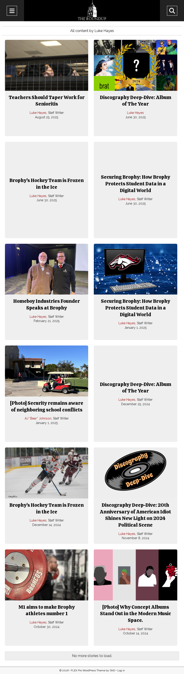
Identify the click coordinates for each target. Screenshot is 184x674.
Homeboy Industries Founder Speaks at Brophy (46, 304)
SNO (112, 670)
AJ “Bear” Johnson (38, 418)
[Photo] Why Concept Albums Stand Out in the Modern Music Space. (135, 613)
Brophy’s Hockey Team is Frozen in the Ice (46, 183)
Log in (121, 670)
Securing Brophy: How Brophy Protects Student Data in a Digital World (135, 183)
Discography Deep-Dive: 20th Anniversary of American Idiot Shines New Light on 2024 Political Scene (135, 515)
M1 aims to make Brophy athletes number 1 (46, 610)
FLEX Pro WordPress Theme (88, 670)
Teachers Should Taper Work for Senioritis (47, 100)
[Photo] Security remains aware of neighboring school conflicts (46, 406)
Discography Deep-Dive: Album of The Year (135, 100)
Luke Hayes (38, 112)
